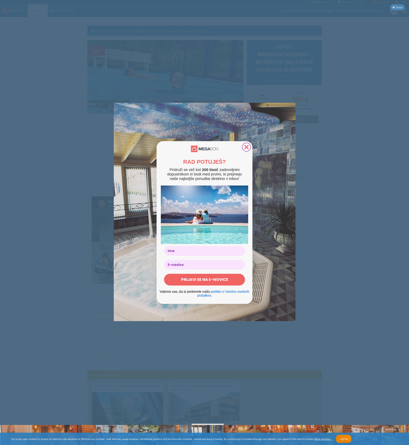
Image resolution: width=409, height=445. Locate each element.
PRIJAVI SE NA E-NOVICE (204, 279)
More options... (323, 439)
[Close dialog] (246, 147)
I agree (343, 439)
